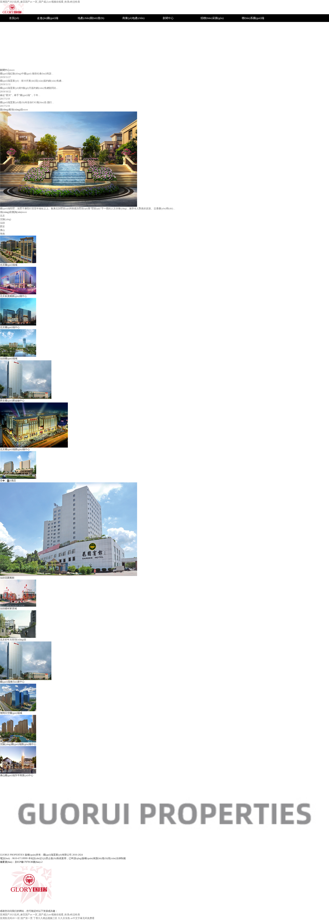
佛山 (125, 56)
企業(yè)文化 (44, 41)
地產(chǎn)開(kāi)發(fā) (91, 18)
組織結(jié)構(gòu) (47, 33)
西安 (125, 48)
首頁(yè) (14, 18)
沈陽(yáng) (128, 33)
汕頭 (125, 41)
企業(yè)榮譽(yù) (172, 25)
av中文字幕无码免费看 (82, 918)
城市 (80, 25)
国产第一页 (27, 918)
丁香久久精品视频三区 (45, 918)
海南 (125, 64)
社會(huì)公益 (171, 33)
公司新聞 (168, 41)
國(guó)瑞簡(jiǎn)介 (48, 25)
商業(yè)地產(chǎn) (133, 18)
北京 (125, 25)
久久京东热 (64, 918)
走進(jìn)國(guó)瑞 (47, 18)
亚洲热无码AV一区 (10, 918)
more (12, 70)
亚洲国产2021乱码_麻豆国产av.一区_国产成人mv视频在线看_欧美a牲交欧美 (40, 2)
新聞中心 (168, 18)
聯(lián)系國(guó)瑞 (253, 18)
